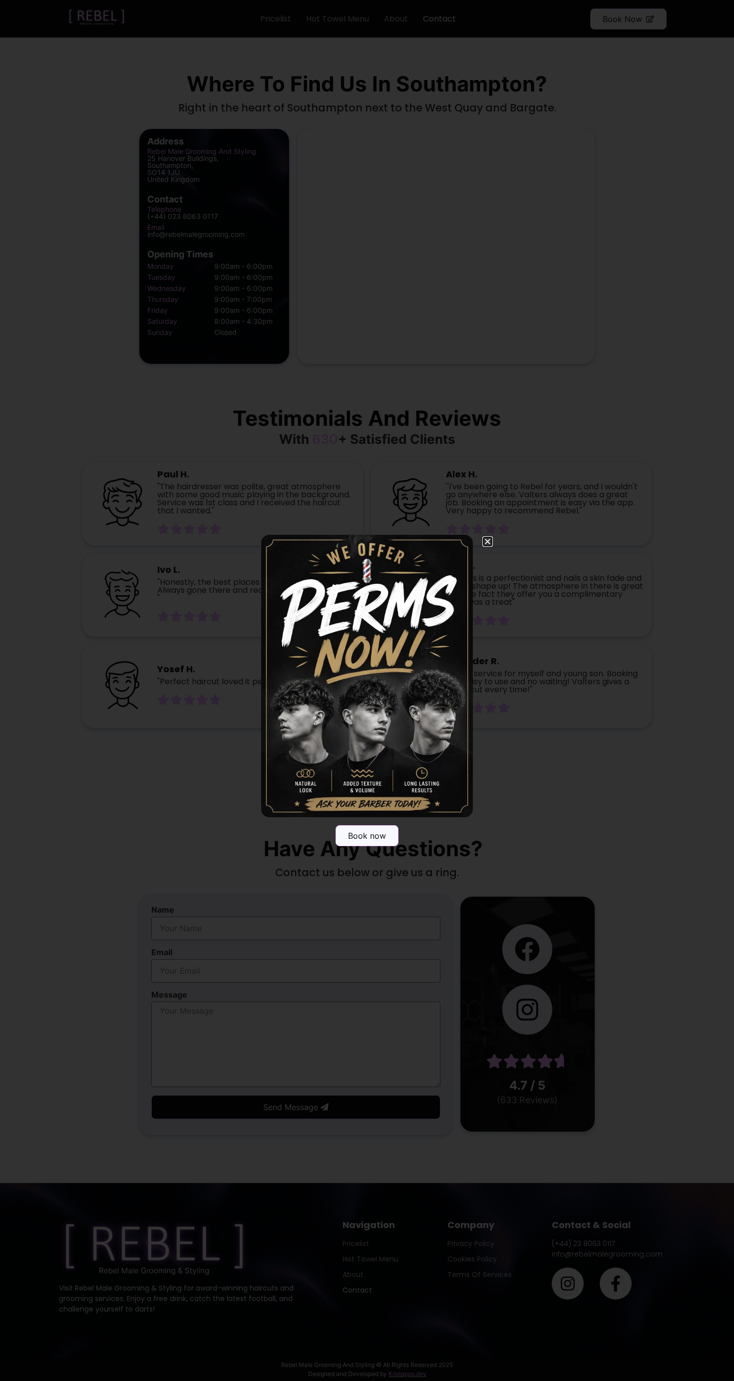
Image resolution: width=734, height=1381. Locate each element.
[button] (487, 541)
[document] (367, 690)
